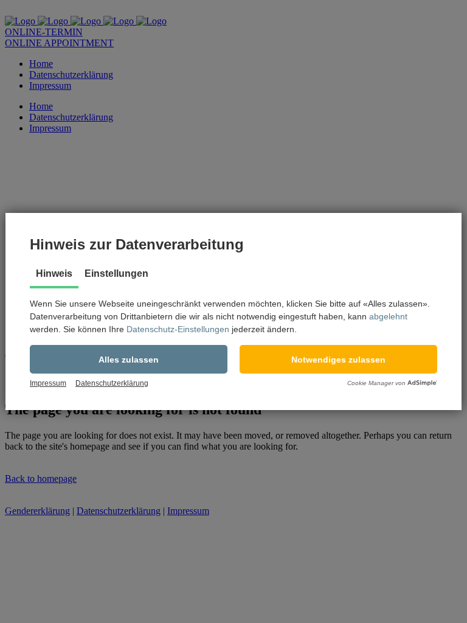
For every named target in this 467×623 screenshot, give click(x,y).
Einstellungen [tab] (116, 273)
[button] (128, 359)
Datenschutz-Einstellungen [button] (177, 329)
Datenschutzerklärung (111, 383)
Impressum (48, 383)
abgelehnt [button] (388, 316)
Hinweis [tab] (54, 273)
